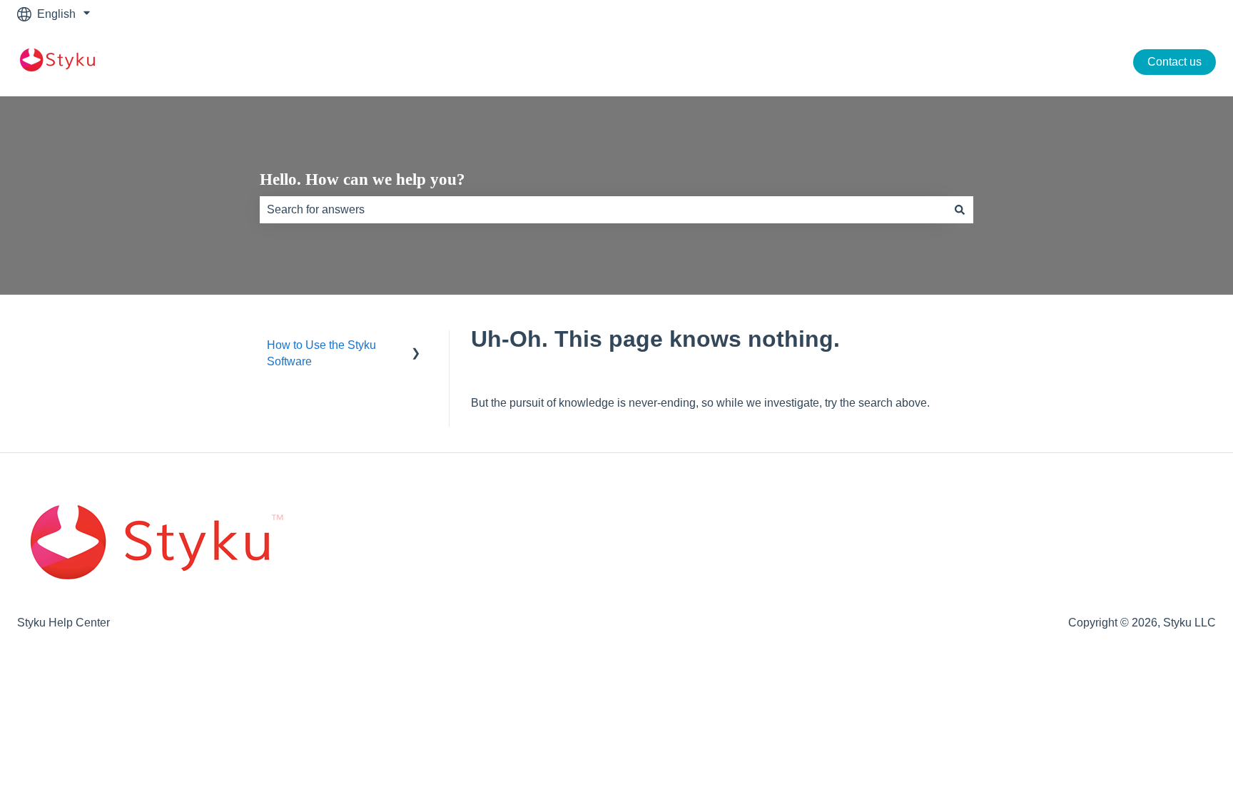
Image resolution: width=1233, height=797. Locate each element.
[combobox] (603, 209)
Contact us (1174, 62)
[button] (416, 346)
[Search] (959, 209)
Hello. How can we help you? (362, 179)
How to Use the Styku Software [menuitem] (321, 353)
